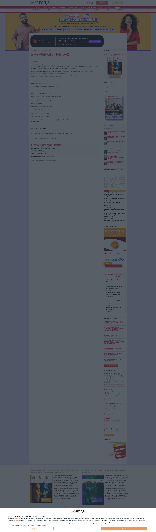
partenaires (17, 518)
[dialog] (78, 520)
